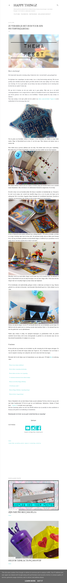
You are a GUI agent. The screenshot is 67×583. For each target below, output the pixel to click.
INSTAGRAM (33, 14)
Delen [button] (9, 440)
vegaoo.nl (27, 443)
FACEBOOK (24, 14)
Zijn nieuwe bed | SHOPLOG (22, 512)
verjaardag (32, 443)
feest (13, 443)
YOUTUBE (17, 14)
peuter (22, 443)
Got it (40, 581)
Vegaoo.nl (14, 405)
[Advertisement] (33, 461)
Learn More (30, 581)
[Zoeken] (58, 5)
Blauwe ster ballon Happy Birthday (17, 381)
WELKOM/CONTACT (44, 14)
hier (51, 357)
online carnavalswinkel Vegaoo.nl (46, 99)
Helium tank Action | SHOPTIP (24, 560)
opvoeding (17, 443)
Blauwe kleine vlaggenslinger (16, 394)
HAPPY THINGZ (25, 5)
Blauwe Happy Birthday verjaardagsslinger (19, 390)
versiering (38, 443)
